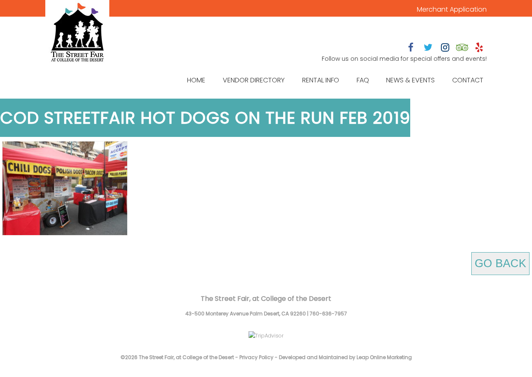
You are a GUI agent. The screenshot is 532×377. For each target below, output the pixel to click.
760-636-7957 (328, 313)
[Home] (77, 33)
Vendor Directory (254, 80)
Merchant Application (452, 9)
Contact (467, 80)
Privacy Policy (256, 357)
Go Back (500, 263)
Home (196, 80)
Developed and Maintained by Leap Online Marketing (345, 357)
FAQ (363, 80)
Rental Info (320, 80)
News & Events (410, 80)
